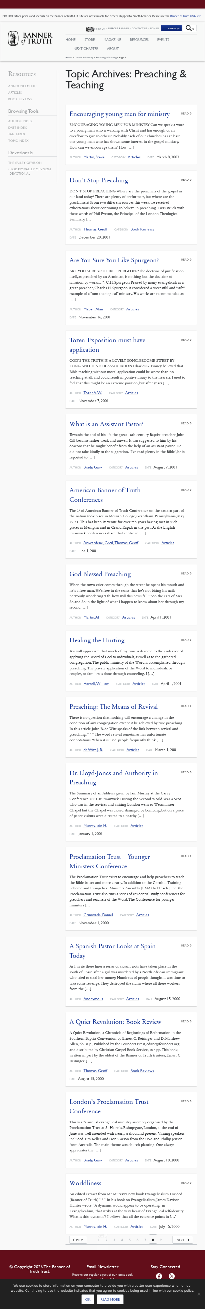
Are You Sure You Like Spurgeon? (114, 260)
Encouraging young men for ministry (120, 114)
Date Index (17, 128)
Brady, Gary (93, 467)
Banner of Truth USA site (186, 16)
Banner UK (98, 28)
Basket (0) (174, 28)
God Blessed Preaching (100, 574)
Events (163, 39)
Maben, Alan (93, 309)
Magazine (112, 39)
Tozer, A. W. (93, 393)
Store (89, 39)
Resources (139, 39)
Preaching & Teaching (106, 57)
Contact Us (139, 28)
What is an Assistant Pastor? (106, 424)
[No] (198, 1293)
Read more (110, 1299)
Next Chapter (86, 48)
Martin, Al (91, 617)
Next (180, 1240)
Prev (79, 1240)
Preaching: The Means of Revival (114, 706)
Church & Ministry (84, 57)
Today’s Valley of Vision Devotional (30, 171)
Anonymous (93, 999)
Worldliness (85, 1183)
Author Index (20, 121)
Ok (87, 1299)
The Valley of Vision (25, 163)
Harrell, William (96, 683)
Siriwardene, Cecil (98, 543)
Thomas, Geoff (95, 229)
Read (185, 113)
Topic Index (18, 141)
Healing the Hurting (97, 640)
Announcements (22, 86)
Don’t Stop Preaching (99, 180)
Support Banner (118, 28)
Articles (134, 157)
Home (69, 57)
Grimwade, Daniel (98, 915)
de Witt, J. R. (93, 750)
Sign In (154, 28)
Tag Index (16, 134)
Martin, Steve (94, 157)
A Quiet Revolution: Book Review (116, 1022)
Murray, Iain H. (95, 825)
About (113, 48)
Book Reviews (142, 229)
